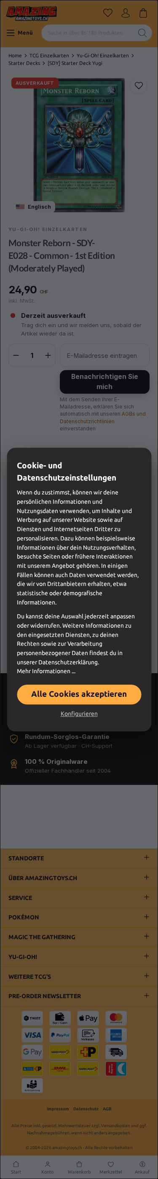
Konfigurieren (79, 713)
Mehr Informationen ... (46, 671)
